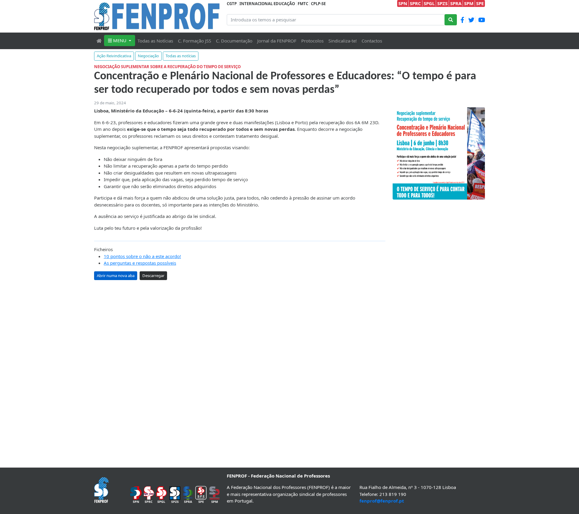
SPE (480, 3)
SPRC (415, 3)
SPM (468, 3)
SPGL (429, 3)
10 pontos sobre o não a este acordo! (142, 256)
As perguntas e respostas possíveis (140, 263)
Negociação (148, 55)
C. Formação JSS (194, 41)
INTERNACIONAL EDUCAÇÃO (267, 3)
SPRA (455, 3)
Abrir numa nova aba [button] (115, 275)
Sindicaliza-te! (342, 41)
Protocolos (312, 41)
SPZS (442, 3)
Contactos (372, 41)
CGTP (232, 3)
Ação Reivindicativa (114, 55)
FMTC (303, 3)
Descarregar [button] (153, 275)
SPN (402, 3)
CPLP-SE (318, 3)
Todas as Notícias (155, 41)
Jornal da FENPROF (276, 41)
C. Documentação (234, 41)
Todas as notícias (181, 55)
